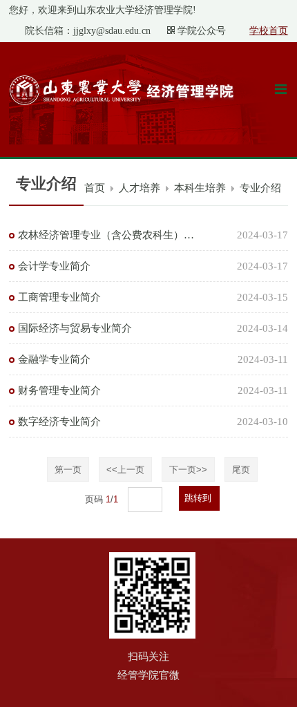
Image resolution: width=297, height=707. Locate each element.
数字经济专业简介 (59, 421)
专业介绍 (260, 188)
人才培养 (139, 188)
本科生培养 (200, 188)
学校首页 (268, 31)
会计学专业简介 (54, 266)
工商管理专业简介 (59, 297)
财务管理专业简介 (59, 390)
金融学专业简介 (54, 359)
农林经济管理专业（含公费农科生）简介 (111, 235)
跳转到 (199, 498)
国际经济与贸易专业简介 (75, 328)
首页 (94, 188)
